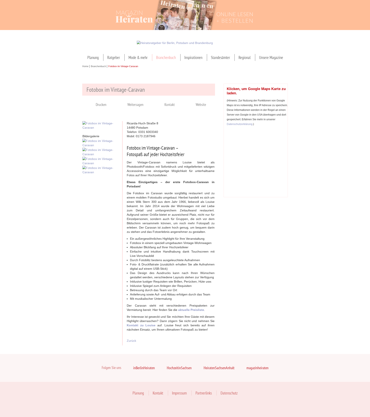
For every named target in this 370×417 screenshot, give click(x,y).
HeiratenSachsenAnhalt (219, 368)
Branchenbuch (166, 57)
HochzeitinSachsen (179, 368)
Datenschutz (229, 393)
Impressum (179, 393)
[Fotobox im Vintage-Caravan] (100, 127)
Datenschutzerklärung (239, 124)
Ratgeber (113, 57)
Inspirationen (193, 57)
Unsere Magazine (271, 57)
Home (85, 66)
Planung (93, 57)
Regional (245, 57)
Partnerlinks (203, 393)
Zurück (131, 340)
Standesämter (220, 57)
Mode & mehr (138, 57)
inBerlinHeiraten (144, 368)
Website (201, 104)
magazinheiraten (257, 368)
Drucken (101, 104)
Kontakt (169, 104)
